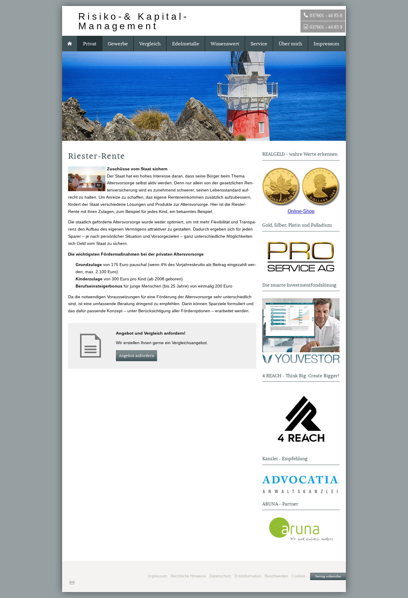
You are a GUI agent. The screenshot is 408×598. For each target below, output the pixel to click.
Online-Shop (301, 211)
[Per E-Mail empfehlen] (72, 582)
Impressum (157, 576)
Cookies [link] (299, 576)
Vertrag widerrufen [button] (328, 576)
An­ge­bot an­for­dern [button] (136, 355)
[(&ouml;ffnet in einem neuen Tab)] (301, 187)
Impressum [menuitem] (326, 44)
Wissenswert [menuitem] (225, 44)
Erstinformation (248, 576)
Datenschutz (220, 576)
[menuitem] (70, 43)
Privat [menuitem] (89, 44)
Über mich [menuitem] (290, 44)
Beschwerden (276, 576)
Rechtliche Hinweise (188, 576)
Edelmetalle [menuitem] (185, 44)
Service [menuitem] (259, 44)
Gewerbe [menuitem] (118, 44)
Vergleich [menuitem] (150, 44)
